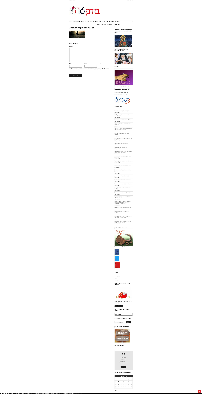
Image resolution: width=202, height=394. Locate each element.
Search (128, 322)
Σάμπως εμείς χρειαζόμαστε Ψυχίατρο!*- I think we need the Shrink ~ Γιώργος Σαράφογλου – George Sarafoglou (123, 171)
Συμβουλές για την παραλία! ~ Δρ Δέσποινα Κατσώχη (123, 192)
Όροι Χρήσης (117, 21)
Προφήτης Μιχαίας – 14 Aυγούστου (121, 147)
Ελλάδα (82, 21)
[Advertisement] (117, 10)
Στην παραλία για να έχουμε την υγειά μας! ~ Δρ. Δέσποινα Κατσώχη (123, 165)
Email (85, 63)
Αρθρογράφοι (105, 21)
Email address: (123, 359)
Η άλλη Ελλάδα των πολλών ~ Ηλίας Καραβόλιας (123, 207)
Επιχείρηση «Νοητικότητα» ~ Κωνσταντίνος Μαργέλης (122, 134)
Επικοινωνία (111, 21)
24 (115, 386)
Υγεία (100, 21)
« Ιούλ (115, 390)
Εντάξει (75, 393)
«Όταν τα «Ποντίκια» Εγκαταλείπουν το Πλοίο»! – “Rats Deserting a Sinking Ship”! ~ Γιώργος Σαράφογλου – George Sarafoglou (123, 202)
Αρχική (70, 21)
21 (126, 384)
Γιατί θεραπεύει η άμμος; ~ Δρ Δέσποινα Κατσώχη (123, 179)
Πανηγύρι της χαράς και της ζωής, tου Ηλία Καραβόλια (122, 212)
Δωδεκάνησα (95, 21)
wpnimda (98, 24)
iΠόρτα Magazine (76, 21)
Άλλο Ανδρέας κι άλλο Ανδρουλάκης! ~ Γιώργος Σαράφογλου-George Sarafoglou (123, 222)
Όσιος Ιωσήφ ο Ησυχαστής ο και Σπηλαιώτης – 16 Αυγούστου (123, 139)
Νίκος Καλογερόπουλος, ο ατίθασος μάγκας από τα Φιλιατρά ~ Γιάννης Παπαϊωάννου (123, 129)
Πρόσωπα (87, 21)
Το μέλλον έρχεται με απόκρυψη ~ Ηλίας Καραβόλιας (123, 161)
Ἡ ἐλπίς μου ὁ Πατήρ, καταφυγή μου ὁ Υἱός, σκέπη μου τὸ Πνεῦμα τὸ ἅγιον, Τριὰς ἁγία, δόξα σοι (123, 31)
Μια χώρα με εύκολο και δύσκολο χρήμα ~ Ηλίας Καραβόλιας (123, 157)
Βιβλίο (91, 21)
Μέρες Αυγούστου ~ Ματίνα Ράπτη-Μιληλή (122, 175)
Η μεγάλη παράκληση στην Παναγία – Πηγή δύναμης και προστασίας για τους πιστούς (123, 152)
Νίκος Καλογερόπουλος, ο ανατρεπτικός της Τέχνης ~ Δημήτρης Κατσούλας (123, 197)
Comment (71, 46)
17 (115, 384)
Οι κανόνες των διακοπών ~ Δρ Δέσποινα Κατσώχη (123, 183)
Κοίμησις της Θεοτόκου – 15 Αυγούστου (121, 143)
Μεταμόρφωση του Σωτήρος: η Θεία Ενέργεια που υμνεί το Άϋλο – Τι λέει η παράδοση (123, 217)
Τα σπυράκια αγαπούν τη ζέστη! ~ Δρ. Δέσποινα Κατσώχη (123, 188)
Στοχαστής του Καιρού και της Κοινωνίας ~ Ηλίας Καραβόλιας (123, 124)
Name (70, 63)
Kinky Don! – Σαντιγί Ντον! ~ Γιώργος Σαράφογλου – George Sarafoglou (123, 115)
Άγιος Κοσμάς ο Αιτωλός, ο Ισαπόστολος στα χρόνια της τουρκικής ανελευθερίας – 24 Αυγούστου (123, 110)
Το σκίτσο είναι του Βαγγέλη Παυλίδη (122, 86)
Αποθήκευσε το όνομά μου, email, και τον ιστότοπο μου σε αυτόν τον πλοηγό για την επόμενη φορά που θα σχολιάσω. (89, 68)
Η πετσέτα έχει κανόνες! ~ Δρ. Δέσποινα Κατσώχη (123, 119)
